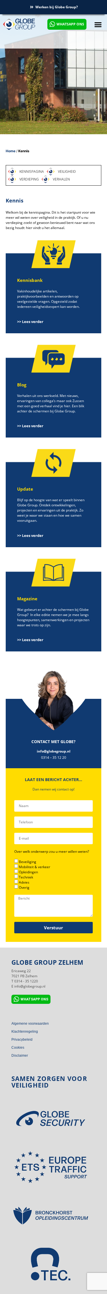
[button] (98, 24)
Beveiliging (27, 861)
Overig (24, 887)
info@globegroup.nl (53, 751)
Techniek (26, 877)
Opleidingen (28, 872)
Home (10, 151)
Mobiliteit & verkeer (34, 866)
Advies (24, 882)
